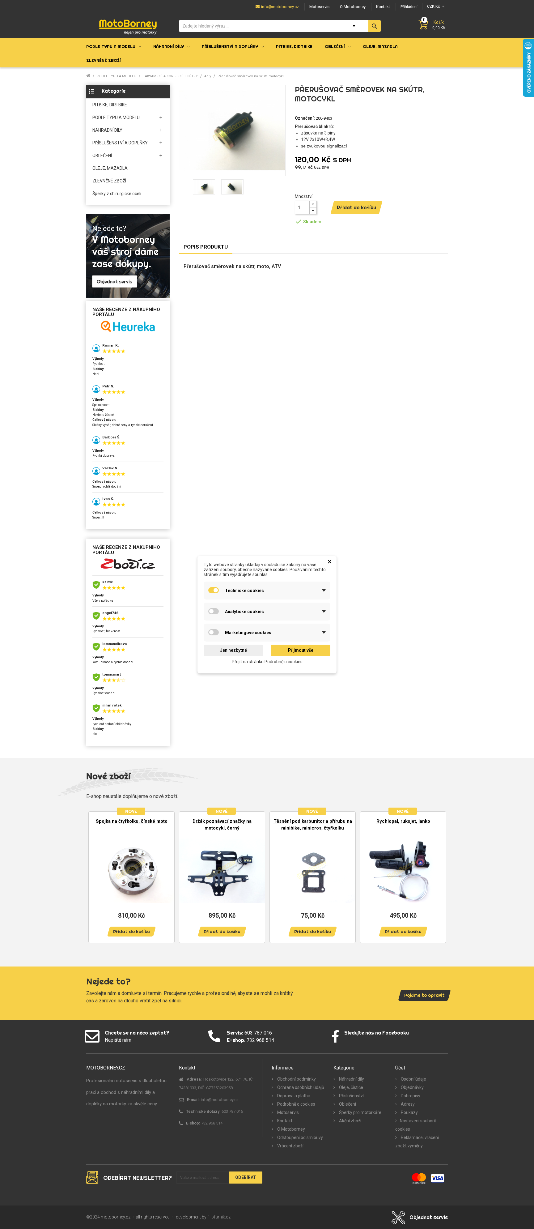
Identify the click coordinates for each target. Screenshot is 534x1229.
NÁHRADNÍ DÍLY (107, 130)
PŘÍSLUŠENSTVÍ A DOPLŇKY (120, 142)
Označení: (305, 118)
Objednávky (412, 1087)
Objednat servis (428, 1217)
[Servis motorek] (128, 255)
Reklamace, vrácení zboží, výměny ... (417, 1141)
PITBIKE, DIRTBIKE (109, 104)
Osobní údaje (413, 1079)
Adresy (407, 1104)
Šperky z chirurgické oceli (116, 193)
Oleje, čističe (350, 1087)
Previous (95, 876)
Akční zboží (349, 1120)
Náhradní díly (351, 1079)
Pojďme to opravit (424, 995)
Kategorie (113, 91)
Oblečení (347, 1104)
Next (438, 876)
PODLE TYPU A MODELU (116, 117)
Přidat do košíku (356, 207)
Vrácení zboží (289, 1145)
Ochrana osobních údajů (300, 1087)
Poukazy (409, 1112)
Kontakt (284, 1120)
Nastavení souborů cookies (415, 1125)
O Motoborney (290, 1129)
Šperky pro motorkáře (359, 1112)
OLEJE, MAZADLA (110, 168)
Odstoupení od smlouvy (299, 1137)
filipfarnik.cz (219, 1216)
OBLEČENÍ (102, 155)
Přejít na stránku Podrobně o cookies (267, 661)
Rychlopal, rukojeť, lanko (403, 821)
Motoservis (287, 1112)
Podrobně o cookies (295, 1104)
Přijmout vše (300, 650)
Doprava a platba (293, 1095)
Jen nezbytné (233, 650)
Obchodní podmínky (296, 1079)
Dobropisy (410, 1095)
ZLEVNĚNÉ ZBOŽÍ (109, 180)
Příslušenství (351, 1095)
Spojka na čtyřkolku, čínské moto (131, 821)
